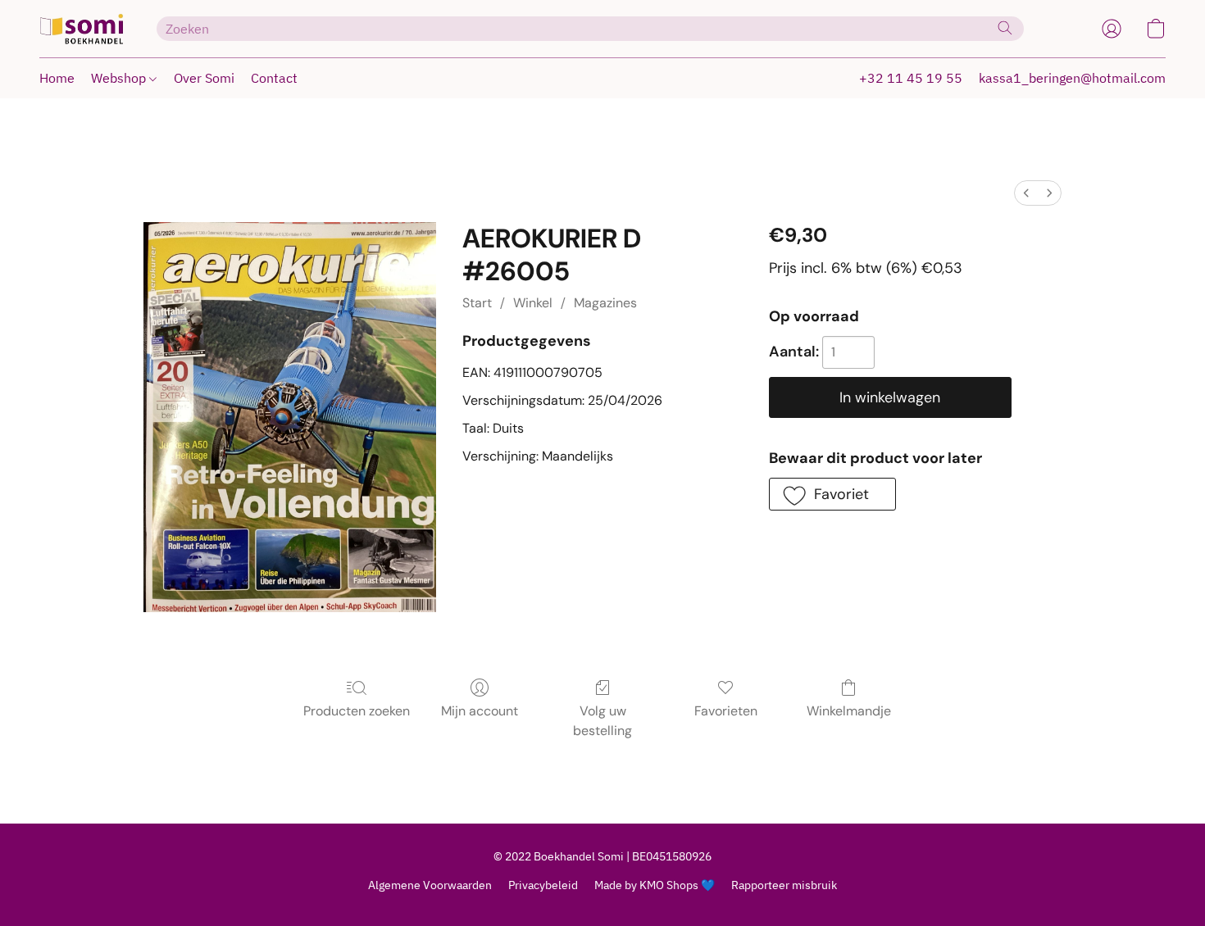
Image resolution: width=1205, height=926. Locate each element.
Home (57, 78)
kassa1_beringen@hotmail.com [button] (1072, 78)
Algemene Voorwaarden (430, 885)
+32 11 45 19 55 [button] (910, 78)
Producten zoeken (356, 710)
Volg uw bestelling (602, 720)
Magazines (605, 302)
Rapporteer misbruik (784, 885)
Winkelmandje (849, 710)
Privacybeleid (543, 885)
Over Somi (204, 78)
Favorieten (725, 710)
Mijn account (479, 710)
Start (477, 302)
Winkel (532, 302)
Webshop (120, 78)
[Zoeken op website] (1005, 27)
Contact (274, 78)
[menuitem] (1026, 193)
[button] (81, 28)
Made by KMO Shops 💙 (654, 885)
